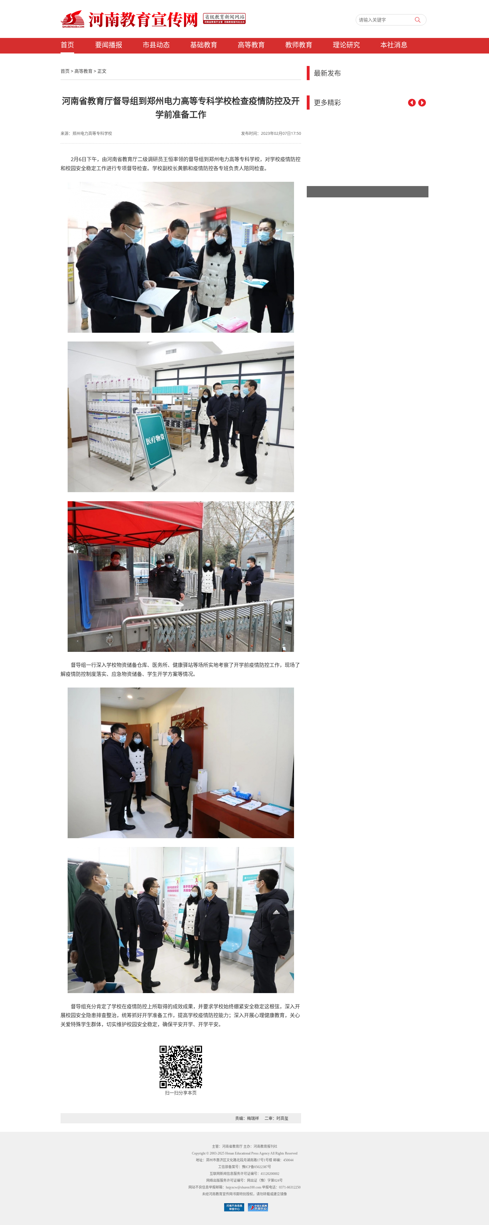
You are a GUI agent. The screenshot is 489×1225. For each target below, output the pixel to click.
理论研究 (346, 45)
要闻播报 (108, 45)
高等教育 (251, 45)
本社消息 (394, 45)
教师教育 (298, 45)
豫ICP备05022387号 (256, 1167)
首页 (67, 45)
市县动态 (156, 45)
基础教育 (203, 45)
